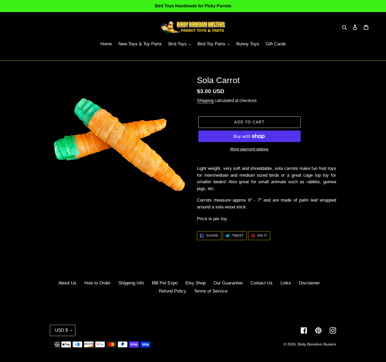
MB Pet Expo (165, 282)
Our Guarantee (228, 282)
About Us (67, 282)
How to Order (97, 282)
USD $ (61, 330)
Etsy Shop (195, 282)
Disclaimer (309, 282)
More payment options (249, 149)
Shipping (205, 100)
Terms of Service (210, 291)
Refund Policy (172, 291)
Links (285, 282)
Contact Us (262, 282)
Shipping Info (131, 282)
